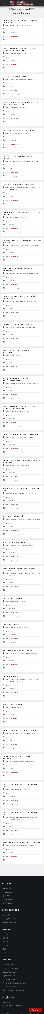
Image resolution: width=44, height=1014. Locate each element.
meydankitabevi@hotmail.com (18, 148)
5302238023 (14, 586)
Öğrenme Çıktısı (9, 976)
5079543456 (14, 530)
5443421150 (14, 144)
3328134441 (14, 664)
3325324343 (14, 772)
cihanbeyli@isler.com (16, 260)
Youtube (8, 888)
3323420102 (14, 856)
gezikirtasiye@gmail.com (17, 94)
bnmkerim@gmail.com (16, 776)
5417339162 (14, 90)
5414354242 (14, 744)
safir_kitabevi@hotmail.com (18, 590)
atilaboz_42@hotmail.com (17, 508)
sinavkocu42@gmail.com (17, 288)
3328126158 (14, 228)
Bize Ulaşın (35, 1010)
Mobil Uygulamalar (10, 922)
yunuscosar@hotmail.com (17, 696)
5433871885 (14, 338)
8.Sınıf (5, 945)
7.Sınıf (5, 941)
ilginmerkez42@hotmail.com (18, 398)
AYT (4, 953)
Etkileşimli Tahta (9, 919)
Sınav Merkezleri (9, 979)
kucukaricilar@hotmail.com (17, 616)
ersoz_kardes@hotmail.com (18, 748)
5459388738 (14, 200)
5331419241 (14, 476)
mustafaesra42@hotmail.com (18, 370)
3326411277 (14, 366)
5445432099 (14, 312)
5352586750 (14, 692)
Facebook (8, 899)
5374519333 (14, 800)
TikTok (7, 896)
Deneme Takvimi (9, 965)
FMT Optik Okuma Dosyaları (13, 990)
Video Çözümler (9, 915)
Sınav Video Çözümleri (11, 968)
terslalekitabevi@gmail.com (18, 534)
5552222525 (14, 118)
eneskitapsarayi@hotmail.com (18, 68)
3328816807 (14, 394)
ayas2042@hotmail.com (17, 560)
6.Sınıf (5, 938)
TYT (4, 949)
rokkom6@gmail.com (16, 480)
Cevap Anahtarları (9, 972)
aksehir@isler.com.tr (16, 668)
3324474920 (14, 172)
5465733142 (14, 284)
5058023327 (14, 718)
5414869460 (14, 638)
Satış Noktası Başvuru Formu (14, 1006)
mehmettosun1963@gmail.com (19, 722)
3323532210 (14, 556)
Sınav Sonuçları (9, 987)
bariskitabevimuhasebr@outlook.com (20, 452)
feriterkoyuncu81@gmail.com (18, 40)
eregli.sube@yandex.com (17, 804)
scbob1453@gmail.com (17, 342)
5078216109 (14, 448)
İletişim (7, 1002)
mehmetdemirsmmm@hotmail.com (19, 204)
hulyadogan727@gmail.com (18, 232)
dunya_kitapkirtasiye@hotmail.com (20, 176)
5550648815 (14, 256)
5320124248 (14, 36)
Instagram (8, 892)
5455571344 (14, 612)
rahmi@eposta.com (16, 122)
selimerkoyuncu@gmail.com (18, 316)
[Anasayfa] (12, 3)
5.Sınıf (5, 934)
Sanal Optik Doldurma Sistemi (14, 983)
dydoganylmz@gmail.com (17, 642)
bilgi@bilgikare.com (16, 860)
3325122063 (14, 504)
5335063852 (14, 64)
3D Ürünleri (9, 903)
